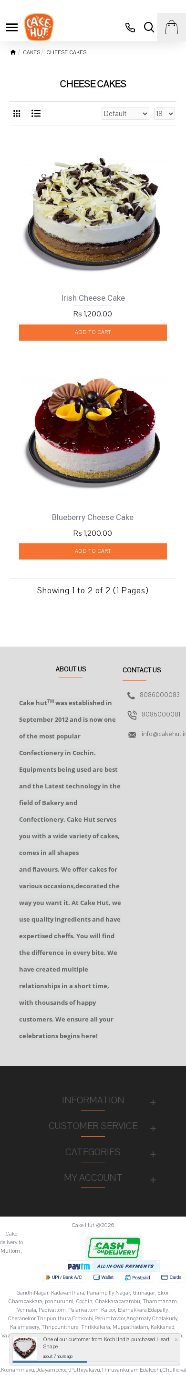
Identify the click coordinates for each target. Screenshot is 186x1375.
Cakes (31, 52)
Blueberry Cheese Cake (93, 517)
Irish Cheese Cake (93, 298)
